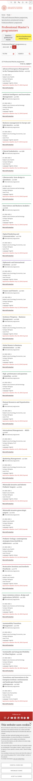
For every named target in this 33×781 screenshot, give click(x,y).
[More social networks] (28, 717)
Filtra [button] (5, 54)
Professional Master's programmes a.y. (14, 44)
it (30, 2)
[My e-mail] (27, 2)
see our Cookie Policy (18, 759)
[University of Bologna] (12, 7)
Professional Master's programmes (12, 23)
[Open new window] (5, 717)
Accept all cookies (16, 776)
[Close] (30, 723)
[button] (27, 8)
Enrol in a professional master (8, 38)
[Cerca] (11, 2)
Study (8, 15)
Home (3, 15)
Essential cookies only (16, 765)
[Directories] (15, 2)
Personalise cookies (16, 771)
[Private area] (23, 2)
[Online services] (19, 2)
